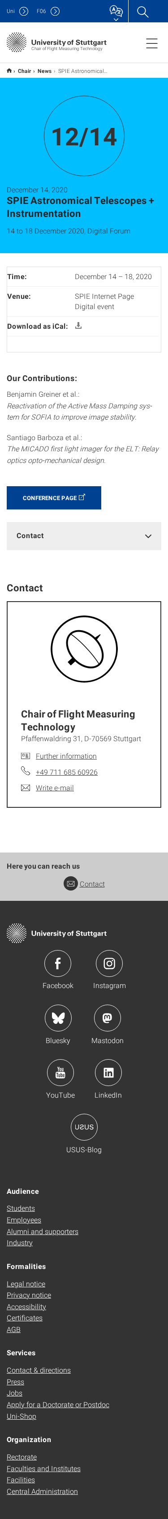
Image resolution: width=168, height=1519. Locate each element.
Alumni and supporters (42, 1231)
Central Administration (42, 1491)
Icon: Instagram (109, 963)
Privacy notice (29, 1294)
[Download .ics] (78, 326)
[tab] (84, 535)
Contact (92, 883)
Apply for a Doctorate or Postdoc (58, 1404)
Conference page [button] (50, 498)
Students (21, 1208)
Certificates (25, 1317)
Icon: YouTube (60, 1072)
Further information (66, 755)
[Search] (142, 11)
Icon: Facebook (57, 963)
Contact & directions (39, 1370)
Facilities (21, 1479)
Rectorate (22, 1456)
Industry (20, 1242)
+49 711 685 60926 (67, 771)
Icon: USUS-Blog (84, 1127)
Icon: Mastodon (107, 1018)
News (45, 70)
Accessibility (26, 1306)
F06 (41, 11)
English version (9, 70)
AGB (14, 1329)
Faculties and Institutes (44, 1468)
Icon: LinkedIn (108, 1072)
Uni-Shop (21, 1416)
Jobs (14, 1392)
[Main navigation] (151, 43)
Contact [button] (30, 535)
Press (15, 1381)
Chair (24, 70)
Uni (11, 11)
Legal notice (26, 1283)
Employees (24, 1219)
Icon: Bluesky (58, 1018)
